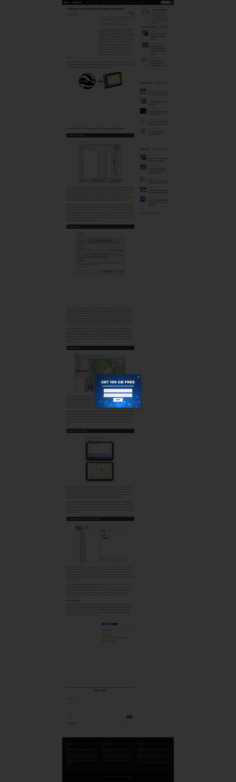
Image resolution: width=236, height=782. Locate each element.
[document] (118, 391)
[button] (138, 377)
